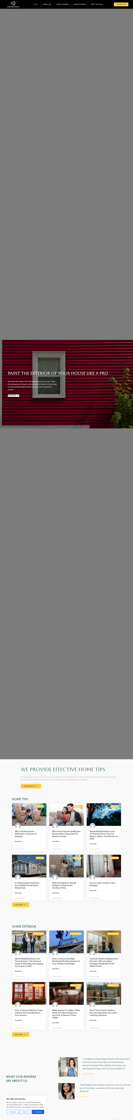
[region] (25, 1106)
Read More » (18, 841)
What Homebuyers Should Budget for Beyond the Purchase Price (64, 885)
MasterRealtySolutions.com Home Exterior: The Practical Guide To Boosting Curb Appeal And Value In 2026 (29, 962)
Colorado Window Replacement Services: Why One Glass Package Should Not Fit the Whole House (104, 962)
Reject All (25, 1112)
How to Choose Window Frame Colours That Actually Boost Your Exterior (29, 1012)
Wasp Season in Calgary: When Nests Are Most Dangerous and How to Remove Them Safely (66, 1014)
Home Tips (47, 4)
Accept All (38, 1112)
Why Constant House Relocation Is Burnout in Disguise (26, 833)
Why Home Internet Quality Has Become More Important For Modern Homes (66, 833)
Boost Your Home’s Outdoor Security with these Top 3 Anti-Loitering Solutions (103, 1012)
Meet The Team (97, 4)
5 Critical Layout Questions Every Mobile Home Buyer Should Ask (27, 885)
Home (35, 4)
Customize (12, 1112)
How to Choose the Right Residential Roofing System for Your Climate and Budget (66, 961)
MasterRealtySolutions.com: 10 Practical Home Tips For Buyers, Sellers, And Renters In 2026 (104, 835)
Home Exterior (62, 4)
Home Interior (80, 4)
